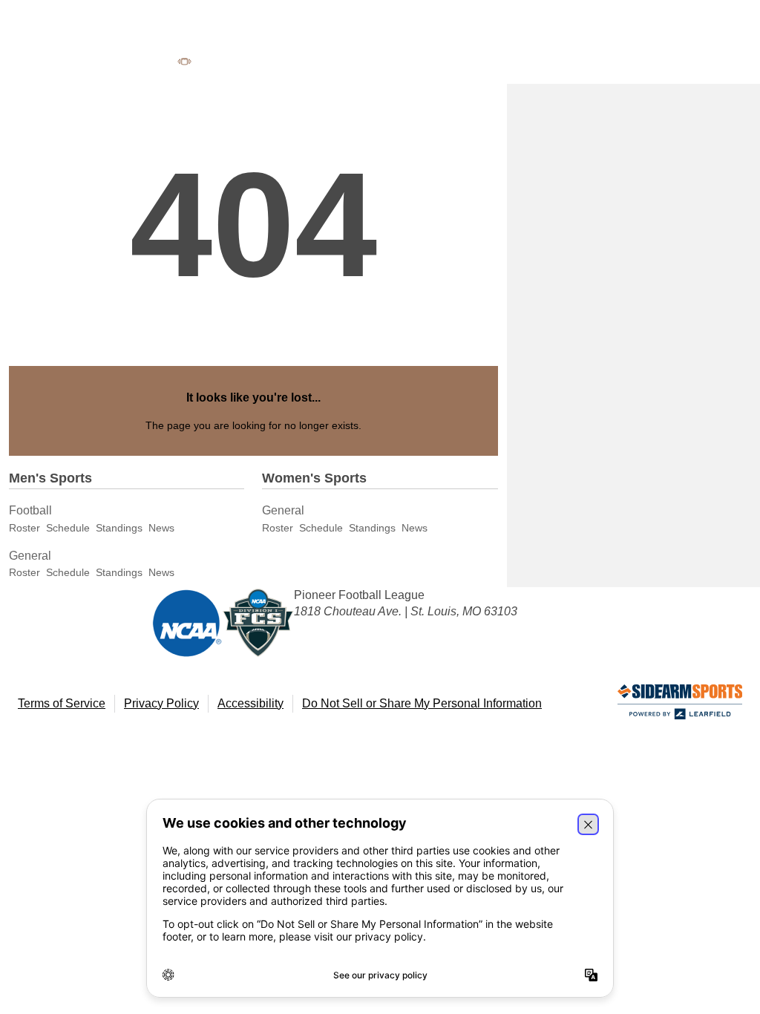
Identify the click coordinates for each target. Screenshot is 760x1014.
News (161, 528)
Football (30, 510)
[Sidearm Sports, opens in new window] (680, 704)
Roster (24, 528)
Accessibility (250, 703)
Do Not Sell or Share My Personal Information (422, 703)
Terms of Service (61, 703)
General (30, 555)
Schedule (68, 528)
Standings (119, 528)
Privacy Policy (161, 703)
